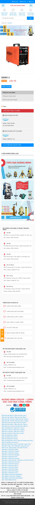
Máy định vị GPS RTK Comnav (10, 458)
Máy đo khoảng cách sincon (10, 442)
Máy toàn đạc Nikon (20, 417)
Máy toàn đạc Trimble (8, 420)
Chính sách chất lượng (15, 317)
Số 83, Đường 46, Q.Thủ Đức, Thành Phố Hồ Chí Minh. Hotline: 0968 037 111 (18, 267)
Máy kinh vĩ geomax (7, 431)
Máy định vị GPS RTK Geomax (10, 462)
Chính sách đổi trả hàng (15, 311)
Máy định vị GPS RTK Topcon (10, 463)
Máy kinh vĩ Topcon (7, 429)
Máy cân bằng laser (7, 428)
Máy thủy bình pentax (8, 426)
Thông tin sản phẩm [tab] (9, 92)
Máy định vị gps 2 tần (24, 444)
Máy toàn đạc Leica (20, 415)
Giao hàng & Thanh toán (15, 322)
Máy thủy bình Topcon (20, 424)
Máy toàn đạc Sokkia (8, 417)
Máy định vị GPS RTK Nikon (10, 465)
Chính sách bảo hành (14, 306)
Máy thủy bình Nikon (7, 424)
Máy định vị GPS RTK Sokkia (10, 453)
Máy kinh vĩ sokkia (19, 429)
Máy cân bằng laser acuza (9, 440)
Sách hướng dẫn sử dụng (15, 333)
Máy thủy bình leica (7, 422)
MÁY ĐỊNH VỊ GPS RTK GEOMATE (12, 474)
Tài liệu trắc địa (12, 327)
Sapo (28, 502)
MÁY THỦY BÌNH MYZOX (9, 480)
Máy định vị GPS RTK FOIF (25, 460)
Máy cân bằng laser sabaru (9, 435)
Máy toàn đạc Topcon (22, 419)
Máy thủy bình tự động (21, 420)
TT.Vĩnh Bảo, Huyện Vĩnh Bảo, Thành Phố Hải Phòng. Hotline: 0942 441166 (17, 289)
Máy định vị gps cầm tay (22, 446)
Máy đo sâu (5, 447)
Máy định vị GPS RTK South (10, 467)
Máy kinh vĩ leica (19, 431)
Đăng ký (32, 1)
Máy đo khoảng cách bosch (9, 444)
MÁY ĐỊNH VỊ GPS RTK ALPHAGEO (12, 478)
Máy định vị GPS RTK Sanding (10, 454)
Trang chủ (3, 23)
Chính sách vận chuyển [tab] (10, 99)
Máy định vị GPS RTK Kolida (10, 471)
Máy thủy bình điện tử (21, 426)
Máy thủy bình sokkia (20, 422)
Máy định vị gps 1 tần (8, 446)
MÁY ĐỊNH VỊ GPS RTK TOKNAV (11, 476)
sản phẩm (15, 1)
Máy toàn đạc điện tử (8, 415)
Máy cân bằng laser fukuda (9, 438)
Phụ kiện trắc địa (22, 447)
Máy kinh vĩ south (18, 433)
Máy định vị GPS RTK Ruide (10, 469)
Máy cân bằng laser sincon (9, 437)
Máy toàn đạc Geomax (8, 419)
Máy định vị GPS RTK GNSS (10, 449)
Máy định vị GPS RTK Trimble (10, 451)
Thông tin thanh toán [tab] (9, 96)
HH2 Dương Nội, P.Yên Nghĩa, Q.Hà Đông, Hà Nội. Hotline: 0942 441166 (17, 256)
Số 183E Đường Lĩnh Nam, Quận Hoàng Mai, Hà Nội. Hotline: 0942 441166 (17, 246)
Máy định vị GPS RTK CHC (9, 456)
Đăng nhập (23, 1)
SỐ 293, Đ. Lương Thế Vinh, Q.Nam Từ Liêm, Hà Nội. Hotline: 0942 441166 (18, 235)
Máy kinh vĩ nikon (19, 428)
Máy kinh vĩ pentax (7, 433)
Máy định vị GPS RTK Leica (10, 472)
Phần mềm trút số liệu (14, 338)
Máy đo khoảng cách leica (25, 440)
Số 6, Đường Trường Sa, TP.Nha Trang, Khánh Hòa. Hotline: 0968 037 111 (17, 278)
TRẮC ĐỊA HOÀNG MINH (17, 5)
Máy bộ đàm (13, 447)
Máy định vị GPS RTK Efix (9, 460)
